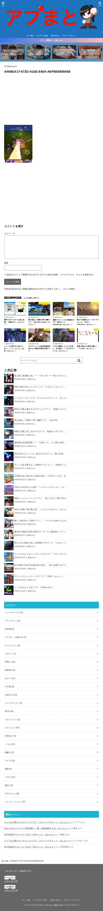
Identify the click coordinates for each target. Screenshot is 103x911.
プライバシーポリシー (69, 35)
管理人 (10, 662)
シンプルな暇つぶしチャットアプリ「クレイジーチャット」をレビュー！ (38, 822)
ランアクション (13, 703)
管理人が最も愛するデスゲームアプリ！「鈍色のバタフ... (40, 409)
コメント (9, 233)
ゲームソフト (12, 645)
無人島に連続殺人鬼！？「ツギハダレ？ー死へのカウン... (40, 375)
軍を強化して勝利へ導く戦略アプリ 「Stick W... (36, 420)
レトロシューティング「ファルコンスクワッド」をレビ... (40, 398)
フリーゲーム (12, 621)
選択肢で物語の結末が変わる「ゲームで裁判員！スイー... (40, 531)
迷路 (8, 769)
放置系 (10, 670)
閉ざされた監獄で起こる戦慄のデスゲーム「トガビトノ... (40, 543)
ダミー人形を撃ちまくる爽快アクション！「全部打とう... (40, 465)
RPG (9, 711)
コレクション (12, 719)
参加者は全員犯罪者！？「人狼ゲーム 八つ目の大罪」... (40, 442)
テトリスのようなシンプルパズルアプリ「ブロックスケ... (40, 554)
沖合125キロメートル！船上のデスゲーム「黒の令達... (39, 454)
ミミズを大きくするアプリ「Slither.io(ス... (34, 587)
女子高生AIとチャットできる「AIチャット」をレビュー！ (31, 834)
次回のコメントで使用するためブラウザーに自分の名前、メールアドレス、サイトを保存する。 (50, 274)
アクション (12, 727)
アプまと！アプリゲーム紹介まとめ (49, 905)
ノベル (10, 744)
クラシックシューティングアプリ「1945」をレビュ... (39, 576)
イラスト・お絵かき (15, 637)
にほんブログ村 (11, 881)
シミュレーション (15, 802)
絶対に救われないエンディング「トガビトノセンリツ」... (40, 387)
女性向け (10, 736)
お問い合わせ (55, 35)
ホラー (10, 678)
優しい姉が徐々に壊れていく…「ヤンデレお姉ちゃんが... (40, 520)
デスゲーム (12, 793)
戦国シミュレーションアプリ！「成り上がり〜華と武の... (40, 498)
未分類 (9, 629)
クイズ (10, 760)
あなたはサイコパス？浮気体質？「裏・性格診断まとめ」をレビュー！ (37, 828)
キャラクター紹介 (42, 35)
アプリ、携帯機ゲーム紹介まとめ (51, 40)
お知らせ (11, 695)
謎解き (9, 752)
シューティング (14, 612)
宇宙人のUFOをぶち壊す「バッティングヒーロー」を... (40, 487)
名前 (6, 263)
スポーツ (10, 653)
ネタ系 (9, 686)
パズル (10, 777)
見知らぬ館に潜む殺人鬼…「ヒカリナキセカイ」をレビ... (40, 509)
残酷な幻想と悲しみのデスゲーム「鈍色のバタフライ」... (40, 431)
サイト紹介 (30, 35)
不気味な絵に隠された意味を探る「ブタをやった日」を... (40, 476)
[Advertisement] (51, 100)
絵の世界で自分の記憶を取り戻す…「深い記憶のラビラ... (40, 565)
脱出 (9, 785)
